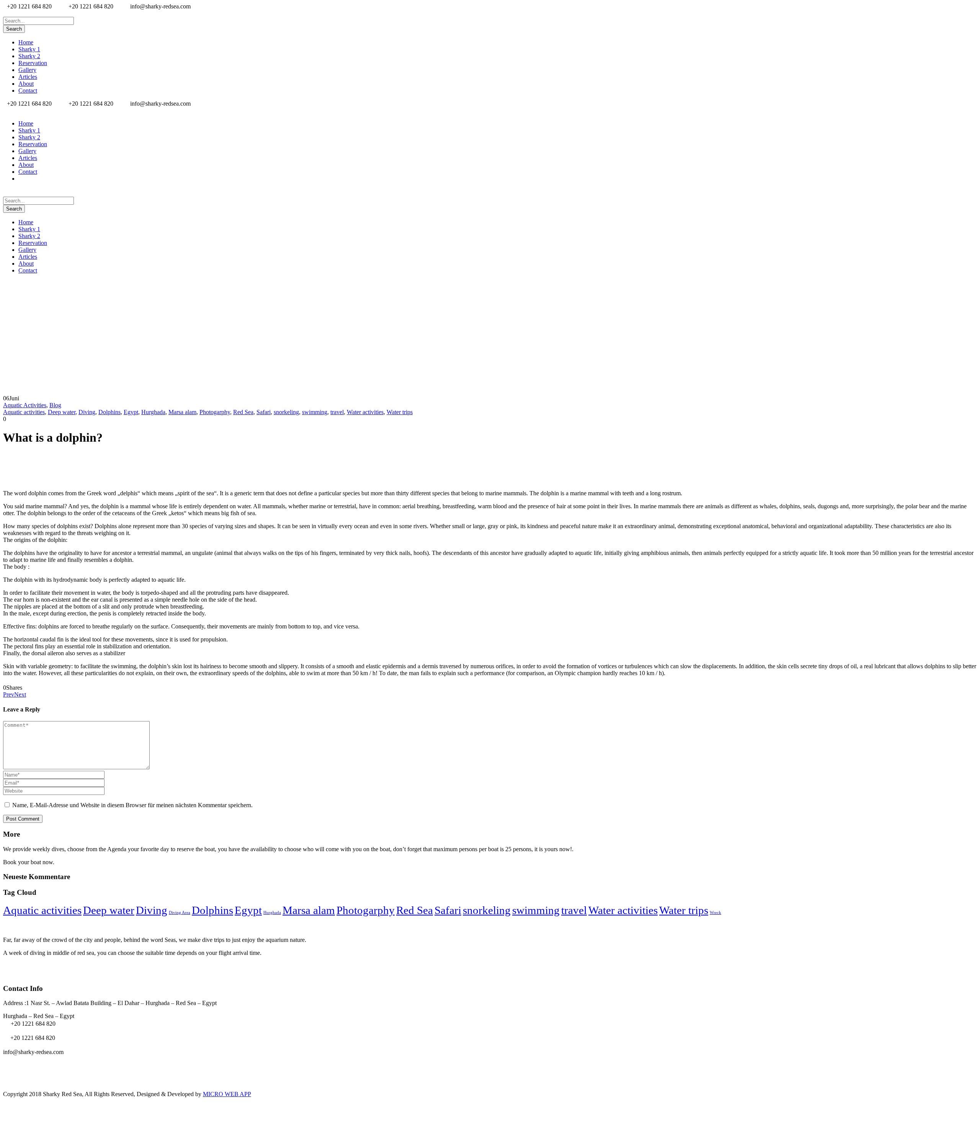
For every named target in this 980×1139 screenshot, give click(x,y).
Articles (27, 76)
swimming (314, 412)
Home (25, 42)
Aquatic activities (24, 412)
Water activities (365, 412)
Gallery (27, 70)
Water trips (400, 412)
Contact (27, 90)
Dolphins (109, 412)
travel (337, 412)
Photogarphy (214, 412)
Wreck (715, 913)
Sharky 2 (29, 56)
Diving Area (179, 913)
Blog (55, 405)
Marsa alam (182, 412)
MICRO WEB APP (227, 1094)
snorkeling (286, 412)
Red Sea (243, 412)
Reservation (32, 63)
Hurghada (153, 412)
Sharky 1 (29, 49)
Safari (263, 412)
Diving (86, 412)
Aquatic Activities (24, 405)
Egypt (131, 412)
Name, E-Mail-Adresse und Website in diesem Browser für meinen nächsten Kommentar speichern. (132, 805)
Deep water (61, 412)
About (26, 83)
